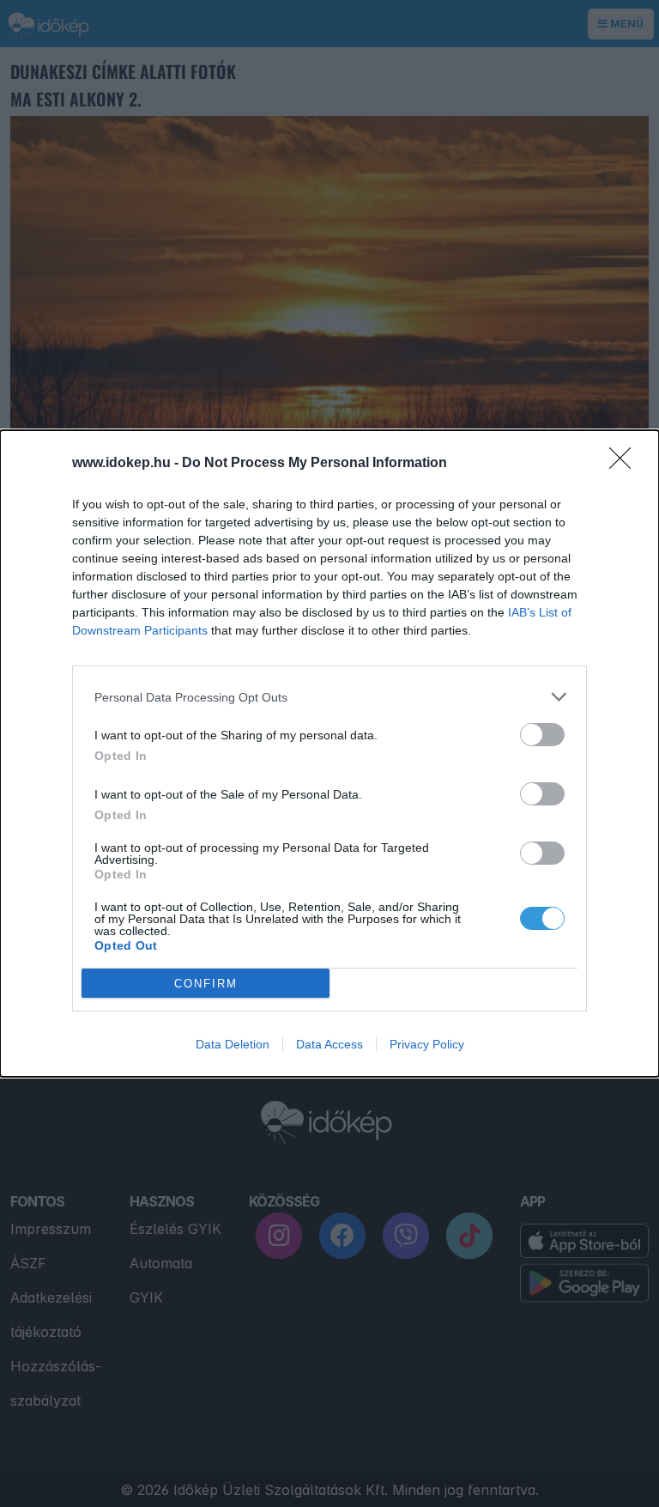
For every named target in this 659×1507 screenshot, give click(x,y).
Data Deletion (232, 1044)
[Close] (625, 463)
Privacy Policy (427, 1044)
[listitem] (329, 697)
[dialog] (329, 753)
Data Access (329, 1044)
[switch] (542, 734)
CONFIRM (206, 983)
